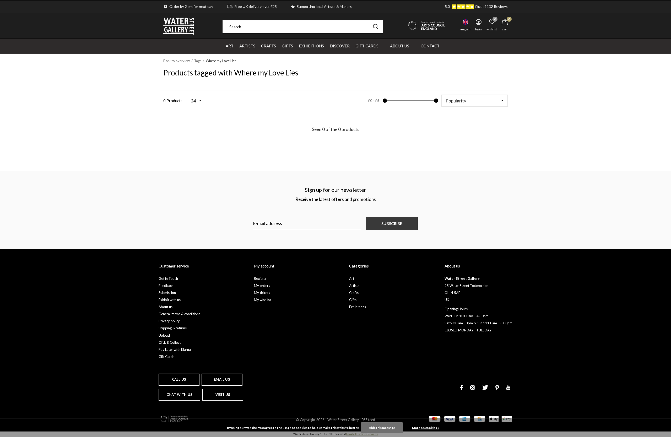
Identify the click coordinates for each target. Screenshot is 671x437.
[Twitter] (485, 387)
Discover (340, 45)
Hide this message (382, 428)
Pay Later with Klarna (175, 349)
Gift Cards (366, 45)
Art (230, 45)
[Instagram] (472, 387)
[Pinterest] (497, 387)
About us (165, 307)
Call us (179, 379)
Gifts (287, 45)
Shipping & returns (173, 328)
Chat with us (179, 394)
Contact (430, 45)
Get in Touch (168, 278)
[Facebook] (461, 387)
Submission (167, 293)
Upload (164, 335)
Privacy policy (169, 321)
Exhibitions (311, 45)
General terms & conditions (179, 314)
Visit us (222, 394)
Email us (222, 379)
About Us (399, 45)
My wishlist (262, 300)
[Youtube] (508, 387)
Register (260, 278)
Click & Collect (170, 342)
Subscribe (392, 223)
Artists (247, 45)
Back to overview (176, 61)
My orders (262, 285)
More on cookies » (425, 428)
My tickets (262, 293)
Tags (197, 61)
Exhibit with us (170, 300)
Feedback (166, 285)
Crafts (268, 45)
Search (375, 26)
